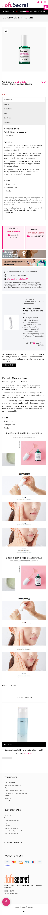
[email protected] (11, 893)
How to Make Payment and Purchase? (15, 793)
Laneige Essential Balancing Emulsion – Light (24, 750)
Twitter (16, 849)
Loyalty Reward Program (11, 820)
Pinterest (21, 849)
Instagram (11, 849)
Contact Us (7, 798)
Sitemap (6, 795)
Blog (5, 788)
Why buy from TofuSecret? (17, 279)
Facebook (6, 849)
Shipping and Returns (11, 828)
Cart (5, 823)
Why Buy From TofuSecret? (12, 785)
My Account (7, 815)
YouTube (26, 849)
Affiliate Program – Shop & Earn (14, 790)
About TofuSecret (9, 782)
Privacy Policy (8, 801)
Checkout (7, 826)
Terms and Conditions (11, 833)
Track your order (9, 818)
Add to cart (8, 744)
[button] (6, 31)
